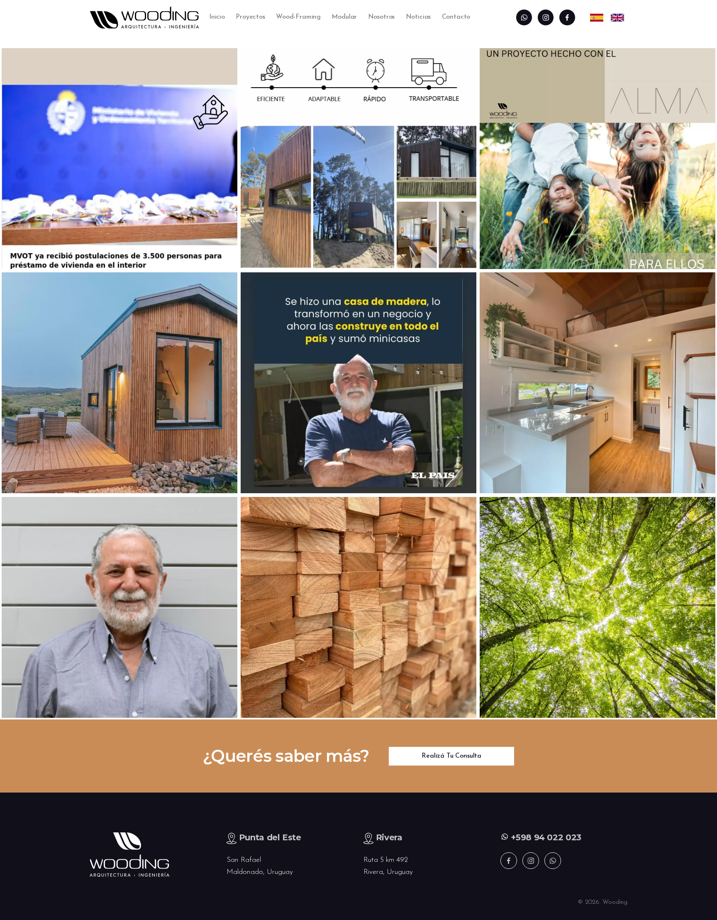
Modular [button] (344, 17)
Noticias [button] (418, 17)
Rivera (389, 837)
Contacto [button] (456, 17)
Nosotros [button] (381, 17)
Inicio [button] (217, 17)
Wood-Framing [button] (298, 17)
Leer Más (119, 199)
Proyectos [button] (250, 17)
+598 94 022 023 (545, 837)
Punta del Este (270, 837)
